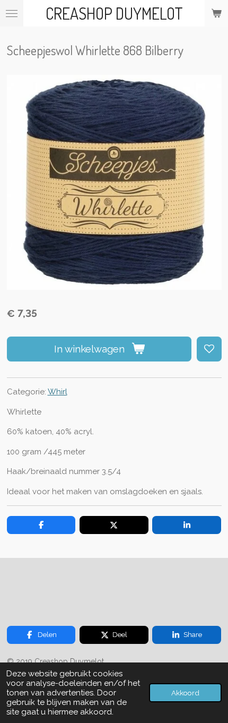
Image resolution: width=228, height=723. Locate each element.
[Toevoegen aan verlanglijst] (209, 349)
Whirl (57, 392)
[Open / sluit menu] (11, 13)
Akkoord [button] (185, 692)
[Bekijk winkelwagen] (216, 13)
